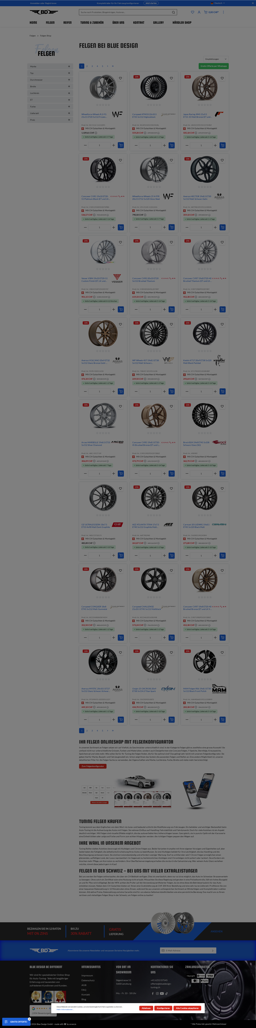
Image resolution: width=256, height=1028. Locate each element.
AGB (83, 985)
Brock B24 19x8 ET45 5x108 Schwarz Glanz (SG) (196, 443)
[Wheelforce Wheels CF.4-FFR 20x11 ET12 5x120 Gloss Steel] (153, 169)
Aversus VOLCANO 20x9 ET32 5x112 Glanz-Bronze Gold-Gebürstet (95, 361)
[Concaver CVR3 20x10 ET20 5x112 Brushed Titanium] (153, 251)
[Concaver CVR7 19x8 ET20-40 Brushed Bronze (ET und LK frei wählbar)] (204, 579)
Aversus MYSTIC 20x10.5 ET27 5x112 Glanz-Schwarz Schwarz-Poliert (95, 689)
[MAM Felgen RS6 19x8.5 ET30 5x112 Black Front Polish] (204, 661)
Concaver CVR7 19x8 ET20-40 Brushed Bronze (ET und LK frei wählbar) (197, 607)
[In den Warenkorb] (121, 145)
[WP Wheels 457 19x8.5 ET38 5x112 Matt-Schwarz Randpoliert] (153, 333)
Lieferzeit (34, 113)
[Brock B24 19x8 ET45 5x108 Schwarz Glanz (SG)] (204, 415)
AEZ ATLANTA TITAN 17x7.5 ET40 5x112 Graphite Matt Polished (145, 525)
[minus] (85, 145)
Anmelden (35, 3)
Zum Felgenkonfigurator (93, 766)
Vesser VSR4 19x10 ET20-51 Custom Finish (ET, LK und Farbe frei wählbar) (94, 279)
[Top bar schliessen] (252, 3)
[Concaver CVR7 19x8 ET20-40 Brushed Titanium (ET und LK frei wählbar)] (204, 251)
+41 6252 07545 (159, 980)
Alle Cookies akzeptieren (187, 1008)
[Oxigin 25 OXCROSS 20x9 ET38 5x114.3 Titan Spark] (153, 661)
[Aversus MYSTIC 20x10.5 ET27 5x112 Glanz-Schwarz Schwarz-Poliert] (103, 661)
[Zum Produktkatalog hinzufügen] (120, 78)
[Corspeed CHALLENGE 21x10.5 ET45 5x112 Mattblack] (153, 579)
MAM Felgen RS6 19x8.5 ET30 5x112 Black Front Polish (197, 689)
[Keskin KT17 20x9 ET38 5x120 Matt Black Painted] (204, 333)
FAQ (83, 989)
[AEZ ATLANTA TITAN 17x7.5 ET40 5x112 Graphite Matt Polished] (153, 497)
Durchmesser (36, 79)
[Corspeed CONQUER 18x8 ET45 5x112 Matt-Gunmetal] (103, 579)
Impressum (87, 975)
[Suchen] (173, 12)
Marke (33, 66)
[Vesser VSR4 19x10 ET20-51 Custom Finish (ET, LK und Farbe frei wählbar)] (103, 251)
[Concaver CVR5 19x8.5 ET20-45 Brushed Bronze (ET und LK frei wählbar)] (153, 415)
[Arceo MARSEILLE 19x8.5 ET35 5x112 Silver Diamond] (103, 415)
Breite (33, 86)
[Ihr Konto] (199, 12)
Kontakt (85, 994)
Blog (83, 999)
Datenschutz (88, 980)
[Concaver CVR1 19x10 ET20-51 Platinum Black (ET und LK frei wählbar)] (103, 169)
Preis (32, 120)
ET (31, 99)
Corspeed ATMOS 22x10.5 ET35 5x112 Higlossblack (144, 115)
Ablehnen (146, 1008)
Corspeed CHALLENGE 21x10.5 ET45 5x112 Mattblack (146, 607)
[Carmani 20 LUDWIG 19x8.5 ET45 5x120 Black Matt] (204, 497)
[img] (117, 114)
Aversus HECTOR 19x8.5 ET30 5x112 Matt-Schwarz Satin (197, 197)
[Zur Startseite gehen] (44, 12)
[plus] (114, 145)
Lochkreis (34, 93)
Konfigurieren (163, 1008)
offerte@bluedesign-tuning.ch (161, 985)
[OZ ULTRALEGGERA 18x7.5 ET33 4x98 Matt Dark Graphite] (103, 497)
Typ (31, 73)
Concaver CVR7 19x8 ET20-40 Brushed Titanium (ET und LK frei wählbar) (197, 279)
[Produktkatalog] (193, 12)
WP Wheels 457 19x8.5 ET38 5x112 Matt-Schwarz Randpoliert (145, 361)
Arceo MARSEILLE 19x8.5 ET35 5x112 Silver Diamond (95, 443)
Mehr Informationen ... (65, 1009)
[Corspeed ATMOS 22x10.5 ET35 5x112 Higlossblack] (153, 87)
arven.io (72, 1024)
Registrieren (50, 3)
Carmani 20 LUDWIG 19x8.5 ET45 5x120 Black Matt (196, 525)
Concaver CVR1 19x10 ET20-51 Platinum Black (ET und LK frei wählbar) (95, 197)
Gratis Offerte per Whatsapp (214, 66)
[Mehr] (223, 12)
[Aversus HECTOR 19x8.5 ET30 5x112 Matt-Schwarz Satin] (204, 169)
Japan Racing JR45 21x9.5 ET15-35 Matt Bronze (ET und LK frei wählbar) (196, 115)
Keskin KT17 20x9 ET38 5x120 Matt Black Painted (197, 361)
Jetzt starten (151, 3)
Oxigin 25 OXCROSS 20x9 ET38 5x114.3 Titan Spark (144, 689)
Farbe (33, 106)
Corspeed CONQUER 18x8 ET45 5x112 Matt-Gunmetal (94, 607)
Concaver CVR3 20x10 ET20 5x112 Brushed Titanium (145, 279)
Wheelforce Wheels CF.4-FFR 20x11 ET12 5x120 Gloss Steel (146, 197)
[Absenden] (212, 950)
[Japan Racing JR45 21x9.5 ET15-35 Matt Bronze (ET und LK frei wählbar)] (204, 87)
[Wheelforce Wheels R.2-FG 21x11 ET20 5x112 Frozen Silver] (103, 87)
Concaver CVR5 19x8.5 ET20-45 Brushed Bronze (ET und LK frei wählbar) (146, 443)
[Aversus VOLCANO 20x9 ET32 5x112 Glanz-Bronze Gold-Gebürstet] (103, 333)
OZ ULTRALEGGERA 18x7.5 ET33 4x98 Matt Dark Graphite (95, 525)
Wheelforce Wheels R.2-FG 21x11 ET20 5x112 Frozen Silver (93, 115)
